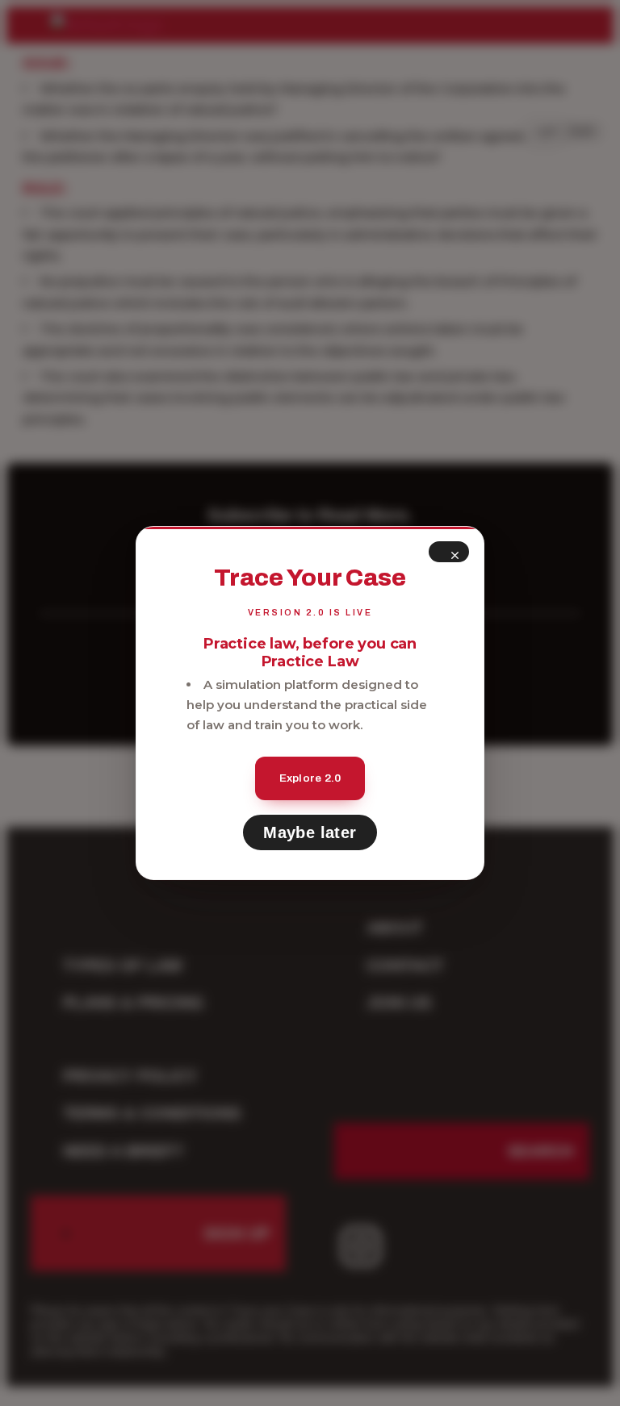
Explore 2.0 (310, 778)
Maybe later (309, 832)
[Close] (449, 552)
